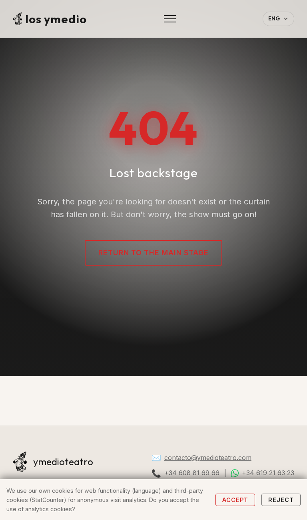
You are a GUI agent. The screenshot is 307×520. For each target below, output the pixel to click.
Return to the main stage (153, 252)
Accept (235, 499)
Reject (281, 499)
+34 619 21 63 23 (268, 473)
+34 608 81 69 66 (191, 473)
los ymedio (56, 19)
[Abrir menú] (170, 18)
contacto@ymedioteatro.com (207, 458)
